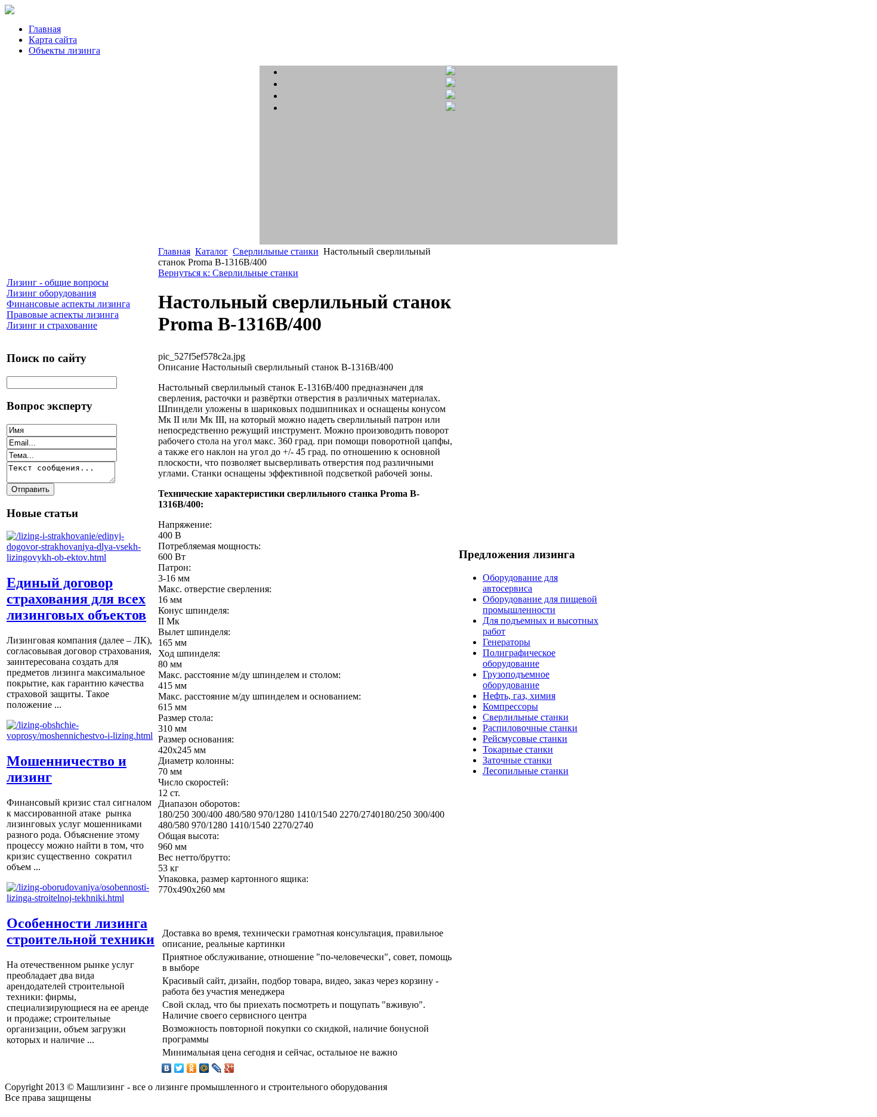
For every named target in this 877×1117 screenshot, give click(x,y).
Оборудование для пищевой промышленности (540, 604)
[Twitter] (179, 1068)
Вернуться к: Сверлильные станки (228, 273)
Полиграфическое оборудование (519, 658)
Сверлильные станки (276, 251)
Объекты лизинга (64, 50)
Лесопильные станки (526, 771)
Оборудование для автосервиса (520, 583)
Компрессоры (510, 706)
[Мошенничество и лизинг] (81, 736)
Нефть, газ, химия (519, 696)
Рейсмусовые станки (525, 739)
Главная (45, 29)
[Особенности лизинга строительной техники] (81, 898)
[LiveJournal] (217, 1068)
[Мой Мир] (204, 1068)
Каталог (211, 251)
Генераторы (506, 642)
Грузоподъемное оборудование (516, 679)
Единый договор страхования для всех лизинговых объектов (76, 599)
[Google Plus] (229, 1068)
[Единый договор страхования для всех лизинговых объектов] (81, 557)
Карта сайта (53, 40)
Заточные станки (517, 760)
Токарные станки (518, 749)
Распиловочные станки (530, 728)
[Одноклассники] (192, 1068)
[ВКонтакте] (166, 1068)
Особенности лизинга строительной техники (81, 931)
